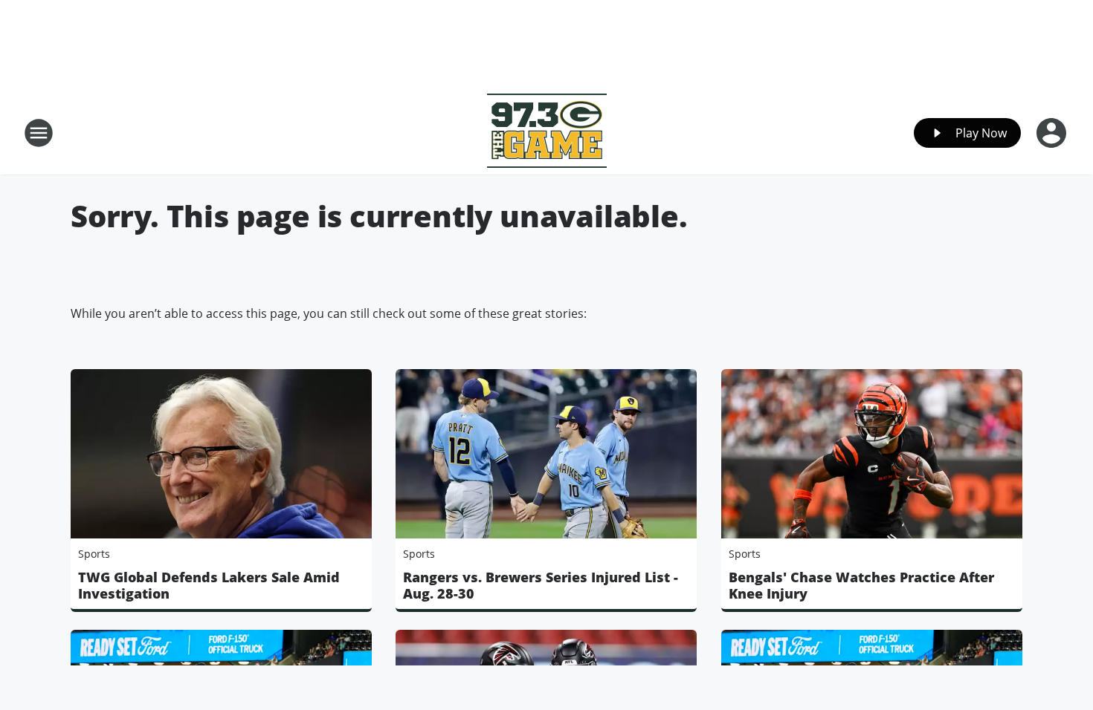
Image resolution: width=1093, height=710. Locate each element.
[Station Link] (547, 133)
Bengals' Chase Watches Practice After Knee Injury (861, 585)
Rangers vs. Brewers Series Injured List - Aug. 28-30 (540, 585)
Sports (94, 554)
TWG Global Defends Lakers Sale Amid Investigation (209, 585)
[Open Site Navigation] (39, 133)
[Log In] (1052, 133)
